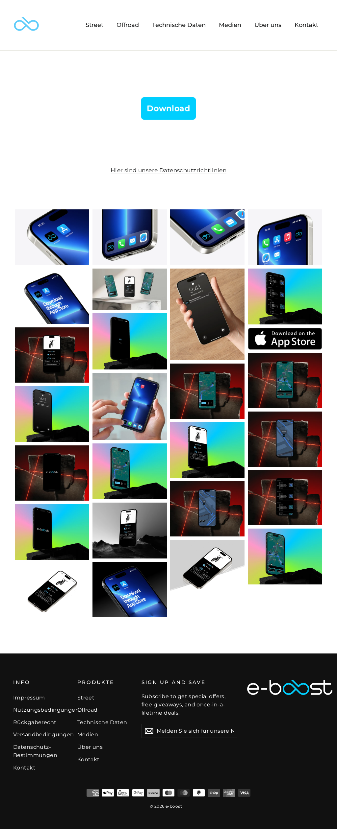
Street (94, 25)
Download (168, 108)
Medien (230, 25)
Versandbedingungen (40, 734)
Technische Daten (179, 25)
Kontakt (306, 25)
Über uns (267, 25)
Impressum (29, 698)
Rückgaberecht (35, 722)
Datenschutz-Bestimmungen (35, 751)
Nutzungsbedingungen (40, 710)
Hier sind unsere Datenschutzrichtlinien (169, 170)
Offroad (128, 25)
